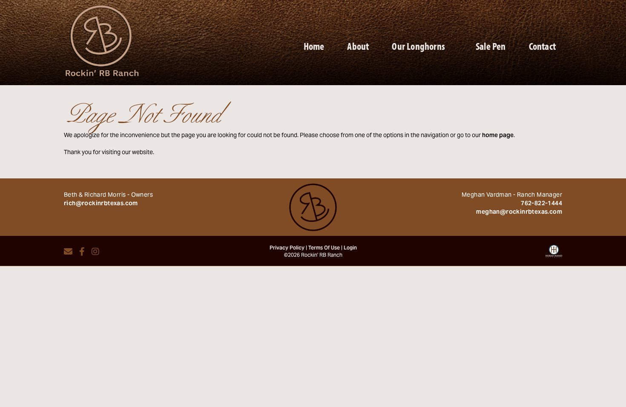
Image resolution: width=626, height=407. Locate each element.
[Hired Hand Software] (554, 254)
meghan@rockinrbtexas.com (519, 212)
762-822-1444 (541, 204)
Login (350, 248)
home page (498, 135)
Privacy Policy (287, 248)
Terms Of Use (324, 248)
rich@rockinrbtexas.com (101, 204)
